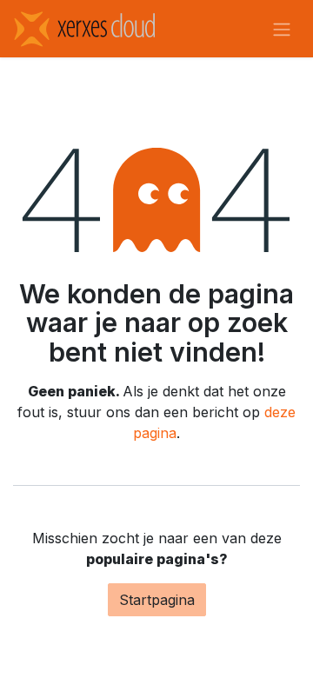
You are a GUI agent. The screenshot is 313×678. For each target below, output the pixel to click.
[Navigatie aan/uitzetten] (281, 29)
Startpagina (157, 599)
